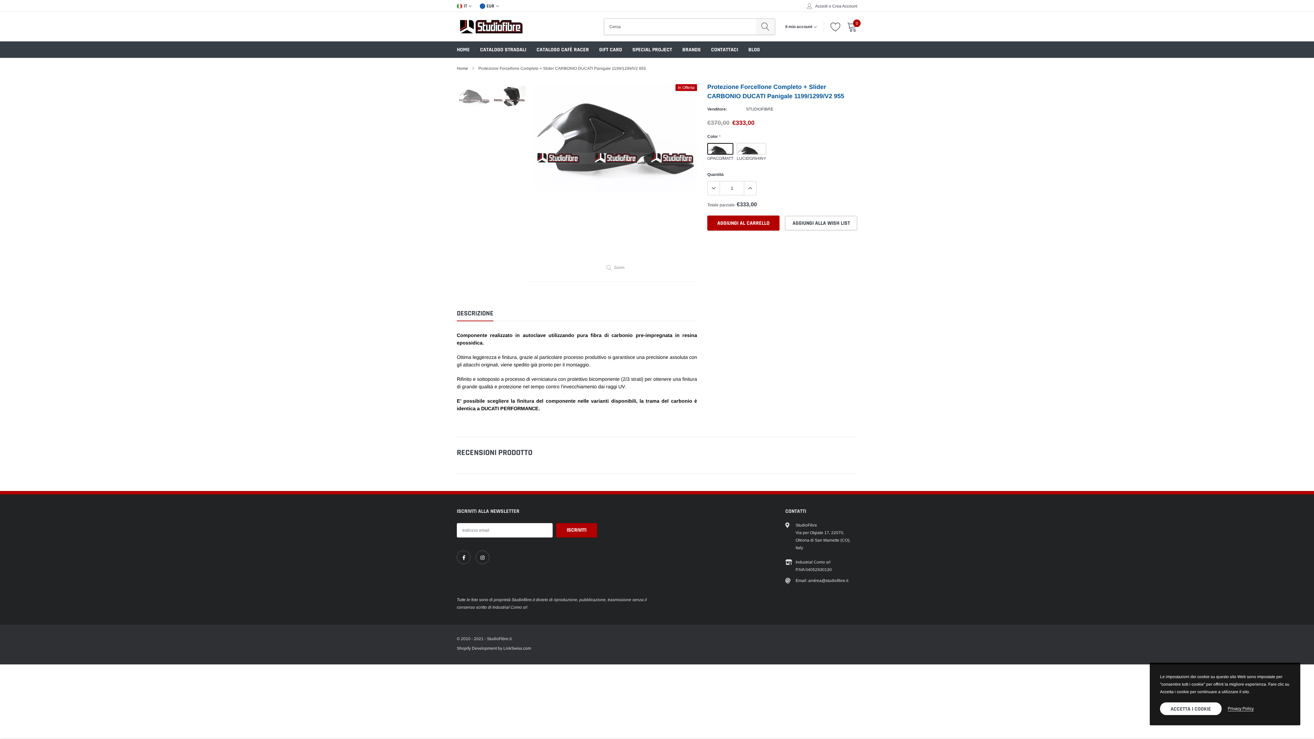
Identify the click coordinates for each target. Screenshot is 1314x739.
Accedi (821, 6)
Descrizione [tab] (475, 313)
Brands (691, 49)
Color (713, 136)
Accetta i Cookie (1191, 709)
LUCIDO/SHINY (751, 149)
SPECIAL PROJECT (652, 49)
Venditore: (717, 109)
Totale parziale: (721, 205)
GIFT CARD (610, 49)
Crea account (844, 6)
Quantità (715, 174)
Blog (754, 49)
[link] (464, 557)
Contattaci (724, 49)
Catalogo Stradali (503, 49)
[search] (765, 27)
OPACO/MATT (720, 149)
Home (463, 49)
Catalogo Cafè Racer (563, 49)
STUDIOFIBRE (759, 109)
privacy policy (1241, 708)
